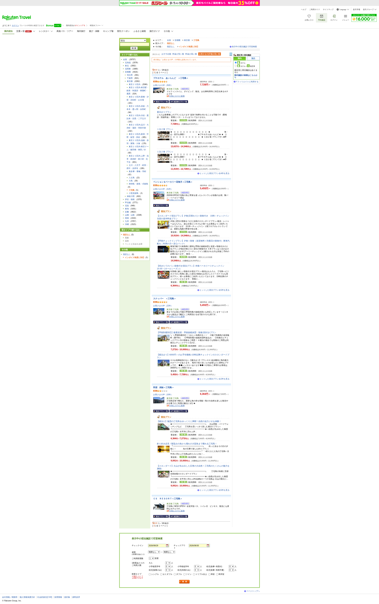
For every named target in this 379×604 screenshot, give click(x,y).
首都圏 (177, 40)
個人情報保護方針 (27, 597)
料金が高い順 (191, 54)
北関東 (128, 69)
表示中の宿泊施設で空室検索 (244, 46)
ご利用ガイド (314, 9)
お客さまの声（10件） (163, 394)
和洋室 (221, 574)
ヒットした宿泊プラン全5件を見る (214, 290)
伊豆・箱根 (130, 199)
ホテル (243, 63)
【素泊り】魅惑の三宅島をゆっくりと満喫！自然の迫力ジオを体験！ (189, 421)
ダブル (179, 574)
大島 (131, 181)
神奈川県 (131, 196)
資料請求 (76, 597)
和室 (213, 574)
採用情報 (58, 597)
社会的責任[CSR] (44, 597)
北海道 (128, 62)
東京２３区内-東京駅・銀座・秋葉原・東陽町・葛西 (138, 90)
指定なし (171, 46)
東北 (127, 66)
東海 (127, 209)
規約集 (67, 597)
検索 (184, 582)
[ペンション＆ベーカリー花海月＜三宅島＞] (184, 193)
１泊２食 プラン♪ (165, 129)
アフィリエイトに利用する (246, 82)
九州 (127, 221)
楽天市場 (356, 9)
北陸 (127, 205)
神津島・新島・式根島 (138, 184)
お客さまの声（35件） (163, 85)
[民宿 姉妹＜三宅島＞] (184, 398)
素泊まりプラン (164, 112)
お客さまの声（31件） (163, 189)
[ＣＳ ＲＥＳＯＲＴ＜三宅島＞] (184, 504)
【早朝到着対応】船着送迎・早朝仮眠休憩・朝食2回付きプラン (186, 332)
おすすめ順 (166, 54)
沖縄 (127, 224)
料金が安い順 (178, 54)
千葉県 (130, 78)
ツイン (189, 574)
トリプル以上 (201, 574)
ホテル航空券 (248, 66)
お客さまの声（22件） (163, 306)
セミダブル (167, 574)
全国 (169, 40)
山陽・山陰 (130, 215)
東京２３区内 (134, 84)
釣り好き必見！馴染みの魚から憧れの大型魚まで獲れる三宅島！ (187, 443)
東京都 (187, 40)
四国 (127, 218)
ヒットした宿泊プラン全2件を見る (214, 379)
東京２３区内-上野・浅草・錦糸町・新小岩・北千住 (138, 159)
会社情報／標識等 (9, 597)
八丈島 (132, 178)
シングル (155, 574)
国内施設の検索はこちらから (245, 76)
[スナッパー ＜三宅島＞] (184, 310)
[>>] (230, 54)
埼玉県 (130, 75)
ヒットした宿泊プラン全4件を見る (214, 173)
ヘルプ (303, 9)
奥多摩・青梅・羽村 (137, 171)
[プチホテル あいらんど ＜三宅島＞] (184, 89)
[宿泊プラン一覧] (161, 101)
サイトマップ (328, 9)
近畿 (127, 212)
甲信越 (128, 202)
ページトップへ (253, 591)
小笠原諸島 (133, 193)
